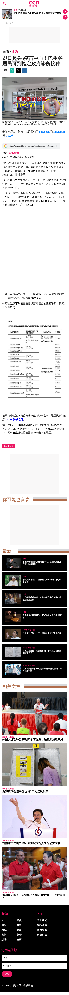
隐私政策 (42, 925)
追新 (19, 939)
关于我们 (42, 920)
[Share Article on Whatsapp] (12, 71)
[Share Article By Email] (5, 71)
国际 (4, 925)
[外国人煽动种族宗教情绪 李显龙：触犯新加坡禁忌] (34, 713)
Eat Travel (8, 446)
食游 (15, 51)
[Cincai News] (34, 5)
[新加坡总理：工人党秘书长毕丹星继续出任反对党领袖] (34, 868)
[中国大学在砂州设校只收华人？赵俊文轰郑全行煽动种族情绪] (13, 563)
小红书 (9, 135)
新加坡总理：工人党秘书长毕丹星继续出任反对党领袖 (33, 896)
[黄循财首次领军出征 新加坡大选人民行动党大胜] (34, 816)
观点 (19, 920)
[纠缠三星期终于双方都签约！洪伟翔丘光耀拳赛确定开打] (13, 652)
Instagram (59, 131)
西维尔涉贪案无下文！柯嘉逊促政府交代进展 (42, 633)
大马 (15, 10)
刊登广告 (42, 934)
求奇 (19, 934)
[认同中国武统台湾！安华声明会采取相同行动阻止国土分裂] (13, 598)
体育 (19, 925)
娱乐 (4, 939)
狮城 (4, 930)
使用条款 (42, 930)
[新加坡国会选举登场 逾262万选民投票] (34, 764)
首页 (6, 51)
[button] (57, 146)
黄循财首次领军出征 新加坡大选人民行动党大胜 (31, 843)
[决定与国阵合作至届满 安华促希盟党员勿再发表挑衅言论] (13, 669)
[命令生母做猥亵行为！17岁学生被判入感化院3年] (13, 616)
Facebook (44, 131)
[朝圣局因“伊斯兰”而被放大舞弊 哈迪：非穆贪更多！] (13, 580)
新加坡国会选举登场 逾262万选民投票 (25, 791)
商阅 (4, 934)
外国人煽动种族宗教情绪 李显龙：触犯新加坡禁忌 (32, 739)
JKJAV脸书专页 (14, 419)
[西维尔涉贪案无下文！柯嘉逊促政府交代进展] (13, 634)
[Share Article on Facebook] (24, 71)
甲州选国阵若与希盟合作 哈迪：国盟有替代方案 (37, 13)
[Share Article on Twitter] (18, 71)
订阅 (7, 974)
